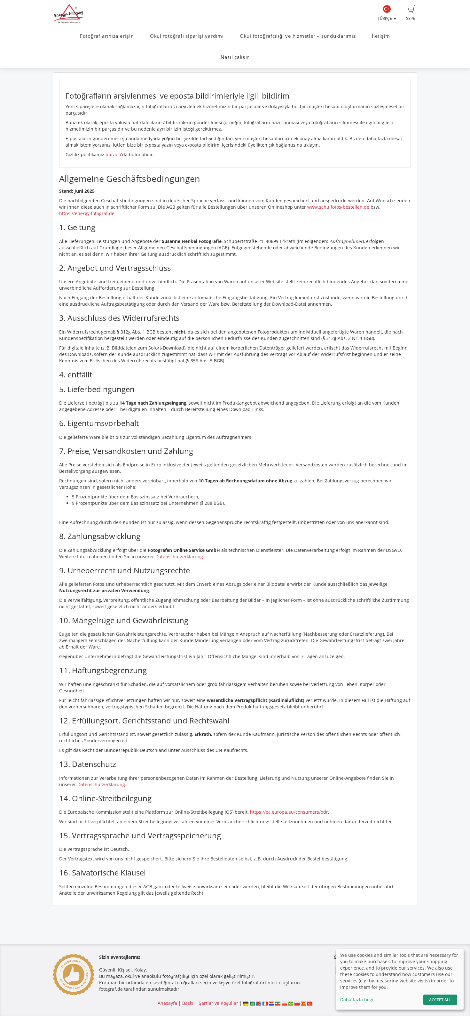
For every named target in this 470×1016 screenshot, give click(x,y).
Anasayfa (167, 1003)
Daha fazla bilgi (356, 999)
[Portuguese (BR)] (290, 1003)
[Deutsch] (245, 1003)
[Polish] (284, 1003)
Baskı (187, 1003)
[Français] (265, 1003)
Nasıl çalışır (235, 57)
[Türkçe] (309, 1003)
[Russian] (297, 1003)
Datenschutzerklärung (179, 556)
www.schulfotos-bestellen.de (338, 207)
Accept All (440, 1000)
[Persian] (277, 1003)
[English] (258, 1003)
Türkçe (385, 18)
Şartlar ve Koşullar (218, 1003)
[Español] (303, 1003)
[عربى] (252, 1003)
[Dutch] (271, 1003)
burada (113, 154)
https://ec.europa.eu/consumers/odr (289, 812)
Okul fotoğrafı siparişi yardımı (187, 36)
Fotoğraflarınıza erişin (107, 36)
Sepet (411, 18)
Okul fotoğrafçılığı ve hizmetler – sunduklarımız (298, 36)
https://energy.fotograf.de (86, 213)
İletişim (381, 36)
